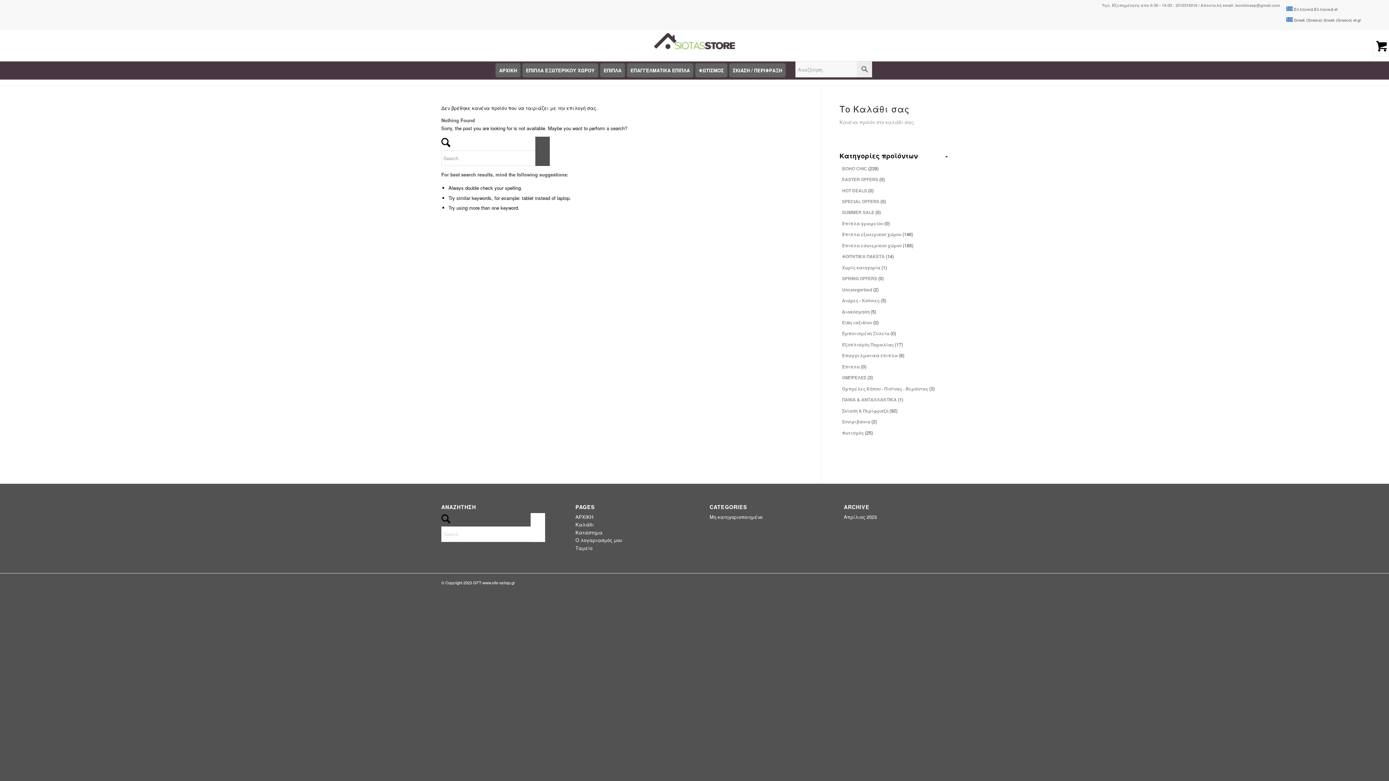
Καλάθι (584, 524)
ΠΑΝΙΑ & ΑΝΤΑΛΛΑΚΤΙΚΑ (872, 399)
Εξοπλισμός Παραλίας (872, 344)
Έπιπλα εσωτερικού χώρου (877, 245)
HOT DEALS (858, 190)
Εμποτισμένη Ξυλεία (869, 333)
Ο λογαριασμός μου (598, 540)
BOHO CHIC (860, 168)
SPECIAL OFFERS (864, 201)
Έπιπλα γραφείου (866, 223)
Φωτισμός (857, 432)
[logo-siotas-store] (694, 45)
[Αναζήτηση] (834, 70)
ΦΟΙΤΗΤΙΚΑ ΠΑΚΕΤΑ (868, 256)
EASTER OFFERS (863, 179)
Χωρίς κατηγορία (864, 267)
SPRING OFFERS (863, 278)
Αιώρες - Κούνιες (864, 300)
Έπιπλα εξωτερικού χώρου (877, 234)
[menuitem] (508, 70)
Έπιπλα (854, 366)
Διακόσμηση (859, 311)
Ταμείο (583, 548)
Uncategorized (860, 289)
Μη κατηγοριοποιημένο (736, 516)
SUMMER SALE (861, 212)
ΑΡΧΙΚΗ (584, 516)
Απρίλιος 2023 (860, 516)
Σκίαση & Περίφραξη (869, 410)
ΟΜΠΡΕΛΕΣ (857, 377)
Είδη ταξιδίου (860, 322)
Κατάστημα (589, 532)
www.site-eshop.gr (499, 582)
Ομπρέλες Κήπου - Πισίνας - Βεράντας (888, 388)
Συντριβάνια (859, 421)
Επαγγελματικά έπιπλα (873, 355)
